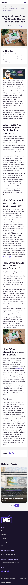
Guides (3, 534)
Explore (3, 531)
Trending (4, 542)
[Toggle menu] (25, 2)
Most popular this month (9, 554)
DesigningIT (8, 582)
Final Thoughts (7, 62)
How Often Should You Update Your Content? (14, 58)
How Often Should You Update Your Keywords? (14, 56)
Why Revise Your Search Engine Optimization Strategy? (15, 54)
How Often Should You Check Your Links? (14, 60)
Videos (3, 538)
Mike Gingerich (20, 26)
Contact (4, 545)
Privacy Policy (23, 578)
